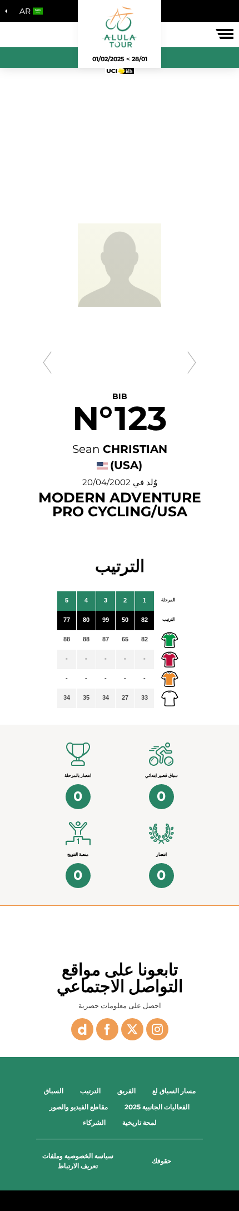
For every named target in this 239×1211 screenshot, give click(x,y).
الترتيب (90, 1091)
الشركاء (94, 1122)
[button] (28, 11)
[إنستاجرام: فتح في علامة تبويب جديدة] (157, 1029)
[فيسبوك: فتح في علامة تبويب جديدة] (107, 1029)
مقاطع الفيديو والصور (78, 1107)
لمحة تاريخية (139, 1122)
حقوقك (161, 1161)
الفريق (126, 1091)
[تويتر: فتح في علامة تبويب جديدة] (132, 1029)
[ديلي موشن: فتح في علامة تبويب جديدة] (82, 1029)
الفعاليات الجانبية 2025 (157, 1107)
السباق (53, 1091)
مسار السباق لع (174, 1091)
